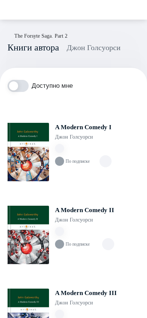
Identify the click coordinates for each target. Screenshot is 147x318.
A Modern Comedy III (86, 293)
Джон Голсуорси (74, 137)
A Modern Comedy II (84, 210)
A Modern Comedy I (83, 127)
